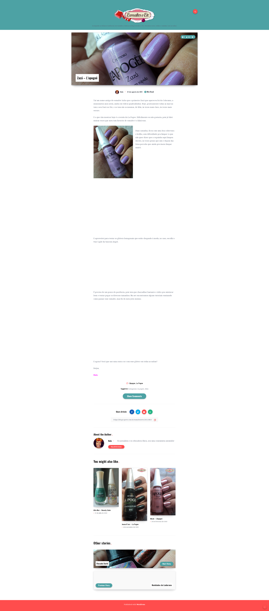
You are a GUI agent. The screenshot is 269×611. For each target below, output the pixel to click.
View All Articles (116, 447)
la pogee (141, 389)
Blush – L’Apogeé (156, 519)
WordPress (141, 604)
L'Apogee (132, 383)
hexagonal (132, 389)
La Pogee (139, 383)
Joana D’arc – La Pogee (130, 524)
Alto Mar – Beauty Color (102, 510)
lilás (146, 389)
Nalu (110, 440)
